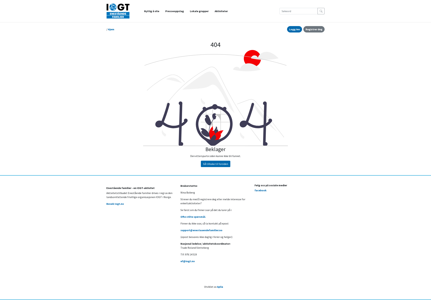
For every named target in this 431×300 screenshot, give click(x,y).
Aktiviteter (221, 11)
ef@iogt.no (187, 261)
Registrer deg (314, 29)
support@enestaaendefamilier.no (201, 230)
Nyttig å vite (151, 11)
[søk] (321, 11)
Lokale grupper (199, 11)
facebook (261, 190)
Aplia (220, 286)
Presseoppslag (174, 11)
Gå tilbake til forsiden (215, 164)
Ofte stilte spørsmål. (193, 216)
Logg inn (294, 29)
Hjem (111, 29)
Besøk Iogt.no (115, 203)
